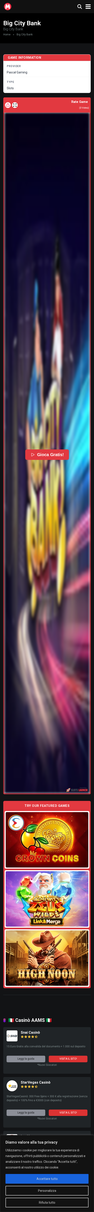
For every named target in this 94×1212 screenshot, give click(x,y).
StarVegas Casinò (35, 1082)
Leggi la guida (25, 1058)
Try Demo (47, 840)
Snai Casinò (30, 1032)
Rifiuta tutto (47, 1202)
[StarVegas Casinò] (12, 1090)
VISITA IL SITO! (68, 1058)
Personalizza (47, 1190)
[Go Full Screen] (15, 105)
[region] (47, 1173)
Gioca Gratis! (50, 454)
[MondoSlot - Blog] (7, 6)
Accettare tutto (47, 1179)
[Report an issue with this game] (8, 105)
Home (6, 34)
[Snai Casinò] (12, 1040)
